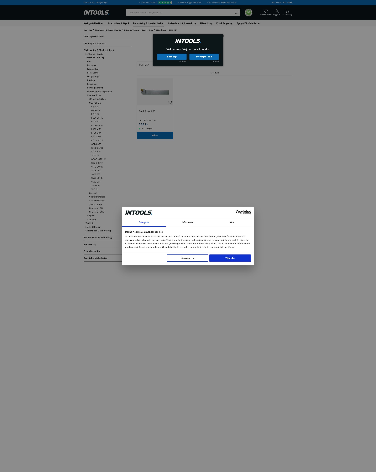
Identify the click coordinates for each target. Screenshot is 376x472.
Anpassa (185, 258)
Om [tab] (232, 222)
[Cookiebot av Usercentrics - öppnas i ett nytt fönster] (238, 212)
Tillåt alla (230, 258)
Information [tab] (188, 222)
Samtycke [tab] (144, 222)
